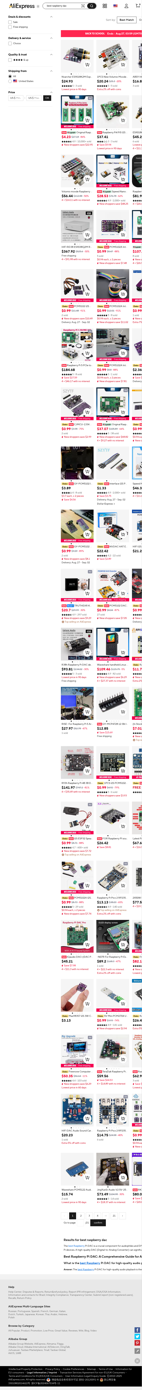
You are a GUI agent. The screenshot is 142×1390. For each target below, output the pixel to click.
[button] (38, 6)
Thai (47, 1314)
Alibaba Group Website (20, 1343)
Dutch (11, 1314)
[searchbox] (63, 6)
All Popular (14, 1330)
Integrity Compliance (57, 1295)
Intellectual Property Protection (26, 1369)
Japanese (30, 1314)
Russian (12, 1311)
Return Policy (24, 1298)
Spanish (35, 1311)
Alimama (51, 1343)
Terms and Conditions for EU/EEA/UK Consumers (35, 1376)
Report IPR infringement (82, 1291)
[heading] (77, 76)
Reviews (72, 1330)
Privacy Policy (52, 1369)
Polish (11, 1317)
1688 (18, 1353)
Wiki (81, 1330)
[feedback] (137, 1351)
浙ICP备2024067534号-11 (45, 1383)
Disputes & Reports (33, 1291)
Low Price (48, 1330)
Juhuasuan (14, 1350)
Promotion (36, 1330)
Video (93, 1330)
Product (25, 1330)
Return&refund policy (56, 1291)
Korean (40, 1314)
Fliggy (60, 1343)
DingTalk (65, 1347)
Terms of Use (106, 1369)
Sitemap (91, 1369)
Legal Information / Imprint (42, 1372)
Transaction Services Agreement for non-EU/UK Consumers (92, 1372)
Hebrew (62, 1314)
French (44, 1311)
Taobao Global (58, 1350)
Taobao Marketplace (32, 1350)
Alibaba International (35, 1347)
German (53, 1311)
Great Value (61, 1330)
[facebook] (137, 1330)
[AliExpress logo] (21, 6)
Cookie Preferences (73, 1369)
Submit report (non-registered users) (113, 1295)
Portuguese (24, 1311)
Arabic (54, 1314)
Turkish (20, 1314)
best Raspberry (76, 1246)
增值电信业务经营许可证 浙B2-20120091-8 (75, 1379)
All (14, 76)
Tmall (46, 1350)
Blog (86, 1330)
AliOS (11, 1353)
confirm (98, 1222)
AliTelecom (53, 1347)
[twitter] (137, 1336)
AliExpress (39, 1343)
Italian (62, 1311)
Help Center (15, 1291)
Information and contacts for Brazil (26, 1295)
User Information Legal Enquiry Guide (85, 1376)
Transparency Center (81, 1295)
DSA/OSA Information (108, 1291)
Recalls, (12, 1298)
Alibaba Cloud (15, 1347)
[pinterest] (137, 1343)
